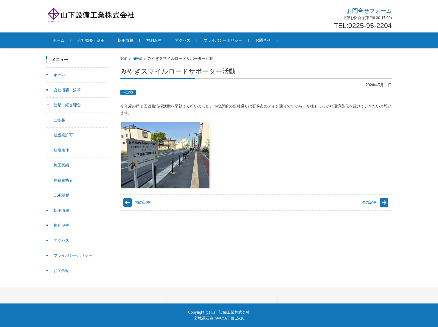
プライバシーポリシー (223, 40)
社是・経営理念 (67, 105)
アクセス (182, 40)
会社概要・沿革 (91, 40)
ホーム (58, 40)
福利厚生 (154, 40)
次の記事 (369, 202)
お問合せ (263, 40)
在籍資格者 (63, 180)
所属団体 (61, 150)
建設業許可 (63, 135)
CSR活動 (61, 195)
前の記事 (143, 202)
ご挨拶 (59, 120)
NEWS (137, 58)
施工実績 (61, 165)
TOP (123, 58)
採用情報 (125, 40)
